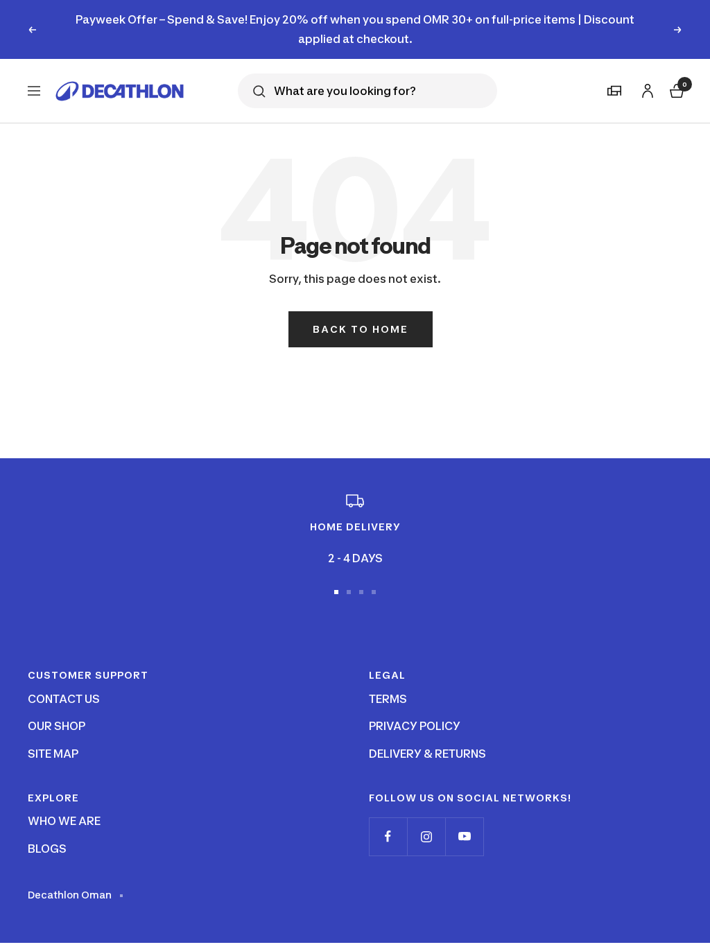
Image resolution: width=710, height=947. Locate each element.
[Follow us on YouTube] (464, 836)
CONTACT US (64, 699)
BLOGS (47, 848)
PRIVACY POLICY (414, 726)
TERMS (388, 699)
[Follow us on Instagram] (426, 836)
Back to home (360, 329)
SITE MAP (53, 754)
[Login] (645, 88)
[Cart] (675, 89)
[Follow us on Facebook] (388, 836)
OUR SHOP (56, 726)
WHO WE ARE (64, 821)
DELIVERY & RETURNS (427, 754)
